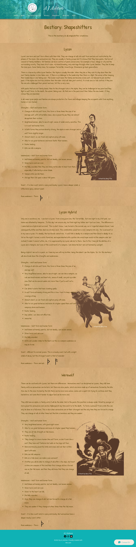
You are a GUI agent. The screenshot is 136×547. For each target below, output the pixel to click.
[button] (46, 15)
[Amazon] (71, 536)
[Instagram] (68, 536)
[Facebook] (65, 536)
